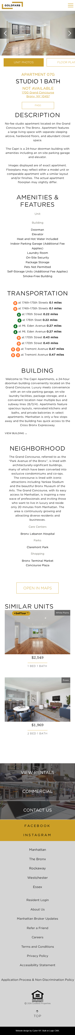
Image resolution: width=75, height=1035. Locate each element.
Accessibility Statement (37, 965)
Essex (37, 887)
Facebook (37, 826)
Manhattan (37, 850)
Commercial (37, 791)
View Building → (16, 433)
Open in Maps (37, 588)
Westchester (37, 878)
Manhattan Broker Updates (37, 918)
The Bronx (37, 859)
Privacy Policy (37, 956)
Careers (37, 937)
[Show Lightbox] (37, 33)
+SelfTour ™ (21, 613)
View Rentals (37, 772)
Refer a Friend (37, 928)
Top (37, 1016)
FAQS (38, 105)
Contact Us (37, 810)
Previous (5, 33)
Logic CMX (54, 1031)
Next (69, 33)
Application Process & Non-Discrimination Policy (37, 979)
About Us (37, 909)
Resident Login (37, 900)
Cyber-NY (36, 1031)
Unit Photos (24, 62)
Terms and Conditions (37, 946)
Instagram (37, 835)
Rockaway (37, 868)
